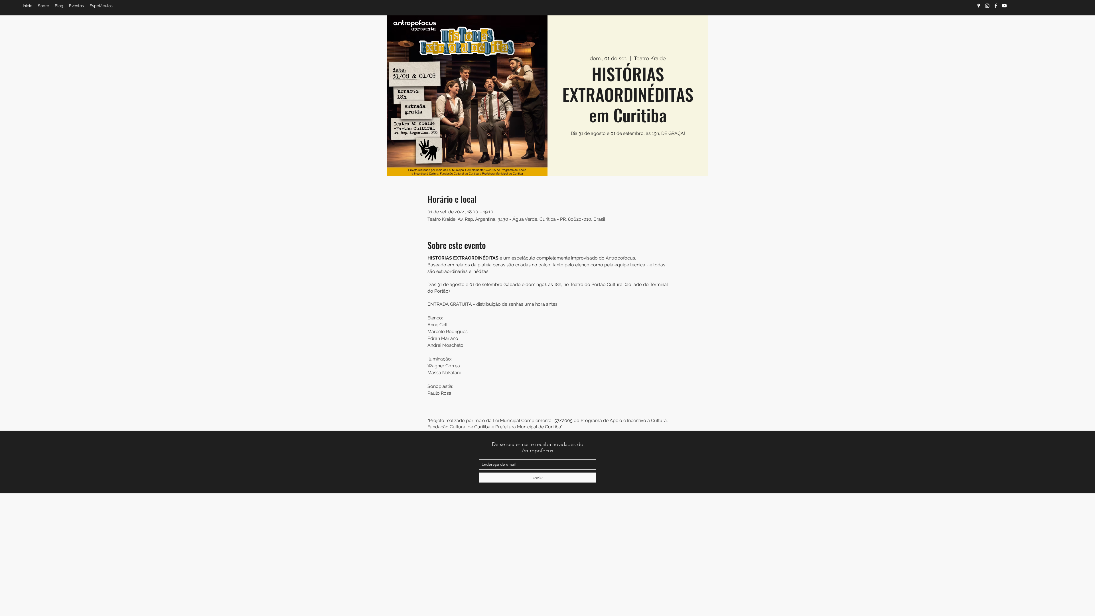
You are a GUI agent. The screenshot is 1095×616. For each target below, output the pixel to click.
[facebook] (996, 6)
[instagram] (987, 6)
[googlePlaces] (979, 6)
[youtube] (1004, 6)
